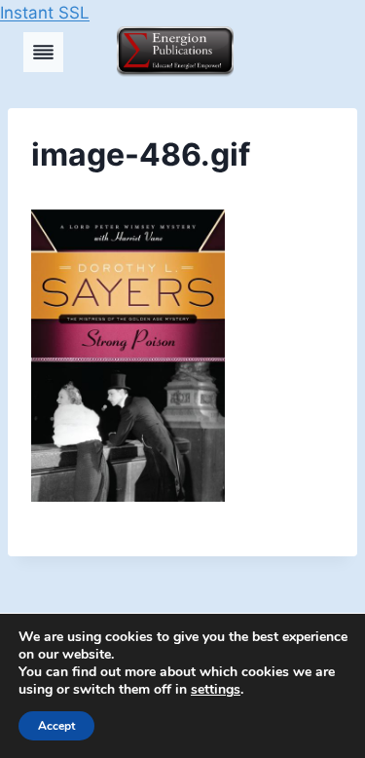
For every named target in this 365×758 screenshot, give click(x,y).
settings (215, 690)
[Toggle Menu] (43, 52)
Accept (56, 726)
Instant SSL (45, 12)
